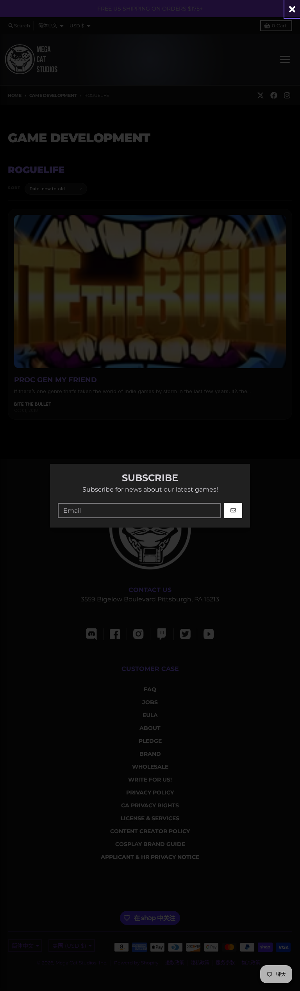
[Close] (292, 9)
